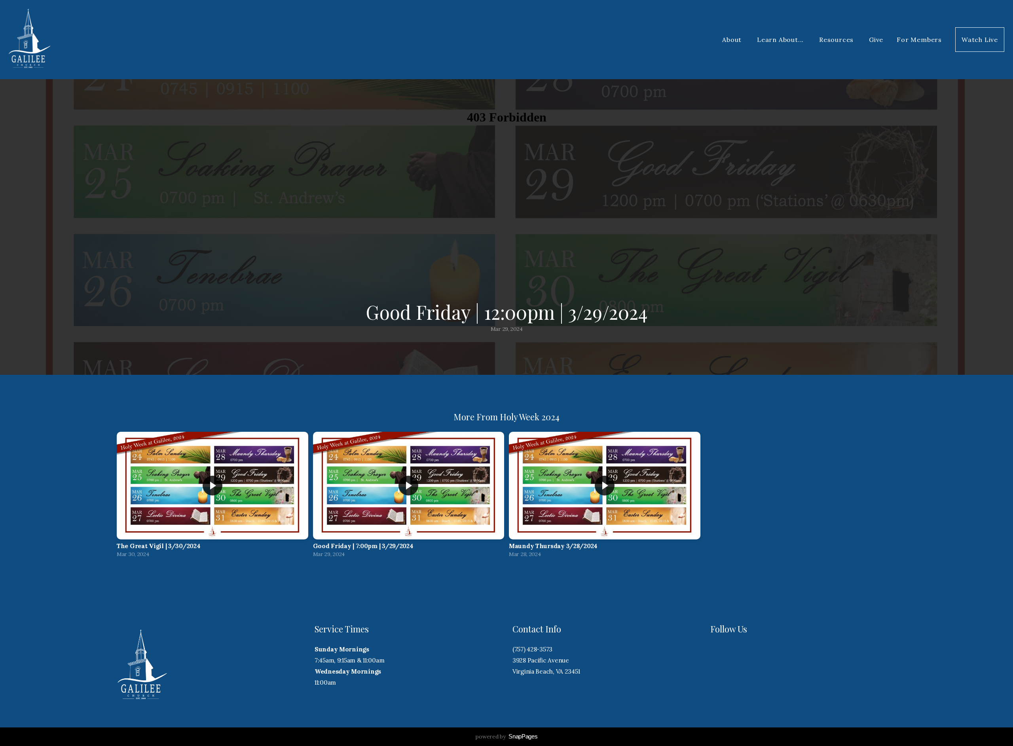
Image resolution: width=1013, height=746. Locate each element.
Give (876, 40)
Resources (837, 40)
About (733, 40)
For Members (919, 40)
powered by (506, 736)
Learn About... (781, 40)
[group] (212, 497)
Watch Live (980, 40)
